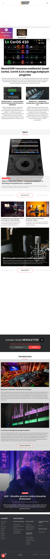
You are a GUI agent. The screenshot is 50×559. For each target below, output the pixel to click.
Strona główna (4, 521)
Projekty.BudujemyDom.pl (18, 526)
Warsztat (3, 530)
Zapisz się (35, 347)
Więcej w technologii (25, 445)
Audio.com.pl (28, 524)
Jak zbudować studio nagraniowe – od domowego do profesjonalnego (12, 219)
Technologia (25, 356)
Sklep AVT (35, 554)
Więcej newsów (25, 270)
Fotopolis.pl (40, 525)
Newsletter (3, 538)
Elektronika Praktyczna (30, 540)
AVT (46, 554)
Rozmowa (3, 528)
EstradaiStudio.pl (29, 529)
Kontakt (2, 536)
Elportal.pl (28, 542)
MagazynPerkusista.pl (30, 527)
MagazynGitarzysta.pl (30, 526)
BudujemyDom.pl (16, 524)
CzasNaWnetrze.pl (17, 533)
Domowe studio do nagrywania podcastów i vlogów (35, 219)
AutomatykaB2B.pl (29, 538)
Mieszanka (3, 523)
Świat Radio (28, 544)
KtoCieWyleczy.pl (41, 532)
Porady (2, 531)
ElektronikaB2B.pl (29, 537)
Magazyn (3, 535)
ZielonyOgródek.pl (16, 531)
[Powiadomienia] (3, 555)
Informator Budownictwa (18, 529)
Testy (25, 132)
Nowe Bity (3, 533)
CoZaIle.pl (15, 527)
